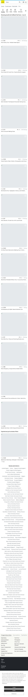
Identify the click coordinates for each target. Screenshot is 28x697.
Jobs (2, 661)
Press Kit (3, 662)
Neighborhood (4, 651)
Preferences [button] (4, 683)
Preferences (14, 693)
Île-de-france (8, 6)
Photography (17, 639)
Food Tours (17, 638)
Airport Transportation (6, 647)
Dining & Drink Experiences (6, 653)
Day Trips (3, 645)
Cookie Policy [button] (19, 680)
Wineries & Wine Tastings (20, 647)
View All (24, 15)
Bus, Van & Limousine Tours (20, 651)
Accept (14, 687)
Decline (14, 690)
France (2, 6)
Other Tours (17, 641)
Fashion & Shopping (19, 649)
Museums (3, 649)
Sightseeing (3, 638)
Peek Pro (3, 667)
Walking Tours (4, 643)
